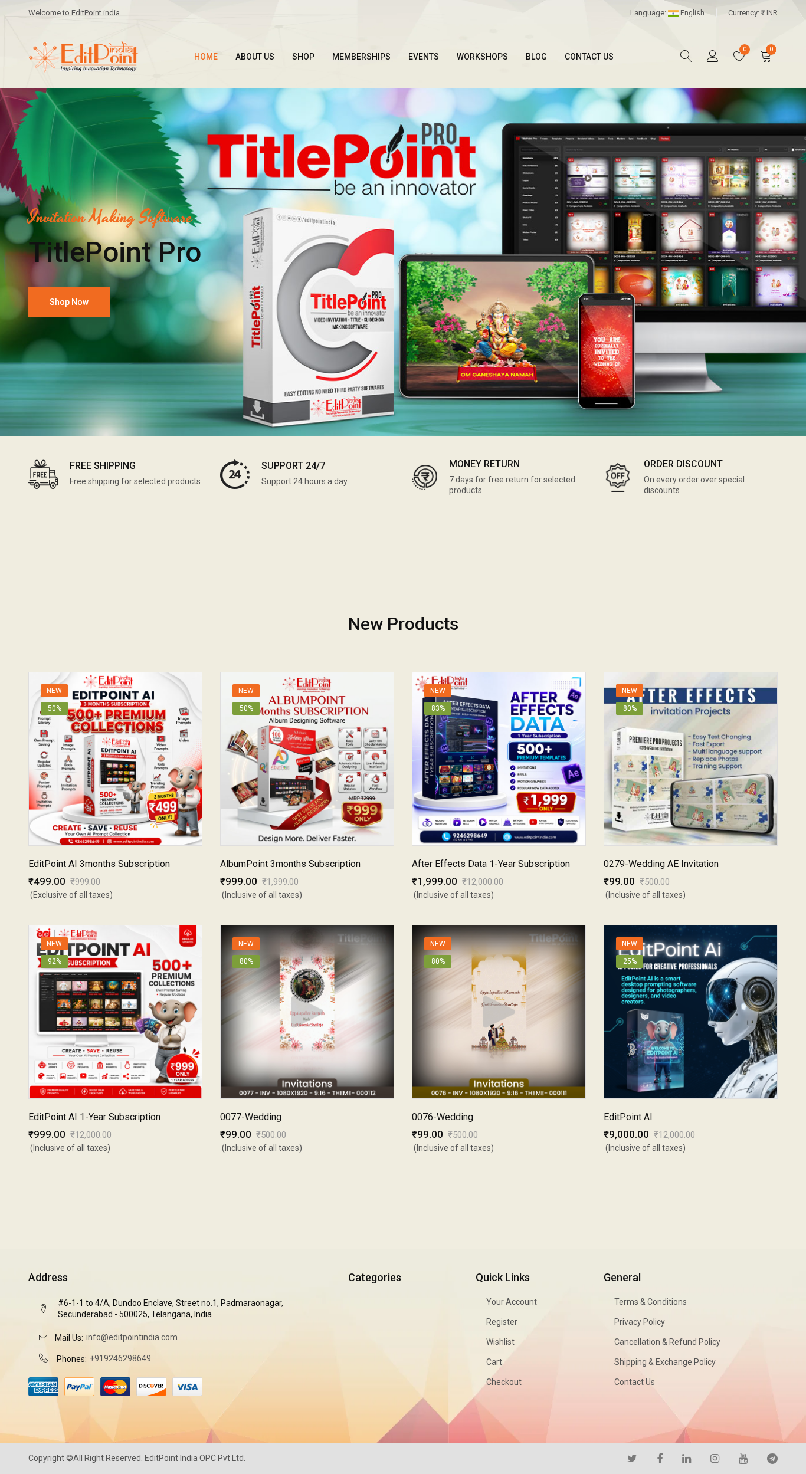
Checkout (504, 1382)
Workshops (482, 56)
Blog (536, 56)
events (423, 56)
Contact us (589, 56)
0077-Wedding (250, 1116)
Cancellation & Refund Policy (667, 1342)
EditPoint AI (628, 1116)
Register (501, 1322)
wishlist (500, 1342)
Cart (494, 1362)
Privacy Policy (639, 1322)
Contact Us (634, 1382)
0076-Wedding (442, 1116)
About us (254, 56)
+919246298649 (120, 1358)
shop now (69, 302)
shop (303, 56)
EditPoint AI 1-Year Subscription (94, 1116)
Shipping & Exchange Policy (665, 1362)
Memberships (361, 56)
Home (206, 56)
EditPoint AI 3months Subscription (99, 863)
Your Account (511, 1302)
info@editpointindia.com (132, 1337)
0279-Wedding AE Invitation (661, 863)
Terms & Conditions (650, 1302)
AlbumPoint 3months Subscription (290, 863)
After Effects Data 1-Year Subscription (491, 863)
